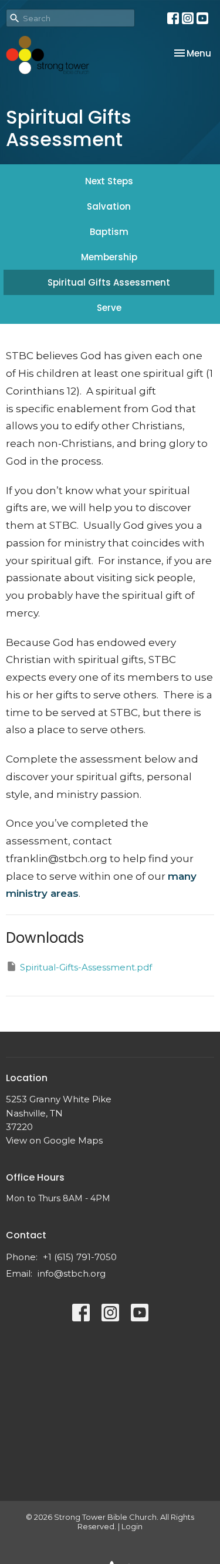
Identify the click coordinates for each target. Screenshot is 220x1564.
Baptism (109, 232)
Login (132, 1526)
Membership (109, 257)
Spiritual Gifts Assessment (109, 282)
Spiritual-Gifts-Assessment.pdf (86, 967)
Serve (109, 307)
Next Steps (109, 181)
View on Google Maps (54, 1140)
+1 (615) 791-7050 (80, 1257)
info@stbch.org (72, 1273)
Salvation (109, 206)
